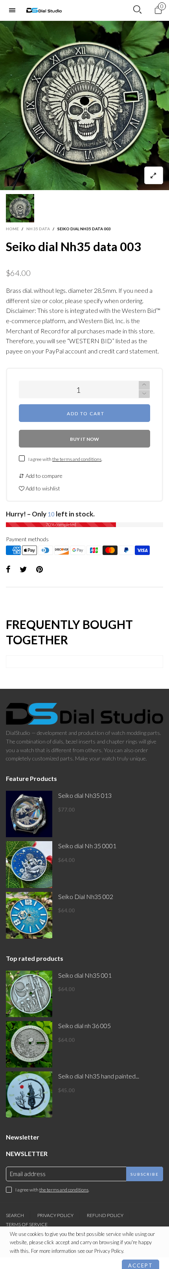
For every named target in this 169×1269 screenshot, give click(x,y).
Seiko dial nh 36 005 (84, 1025)
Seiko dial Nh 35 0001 (87, 845)
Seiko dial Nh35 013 (85, 795)
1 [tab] (84, 184)
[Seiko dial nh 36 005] (29, 1044)
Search (15, 1215)
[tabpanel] (84, 105)
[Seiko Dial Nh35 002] (29, 915)
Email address (28, 1173)
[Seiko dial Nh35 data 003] (84, 105)
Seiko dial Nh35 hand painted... (98, 1076)
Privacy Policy (55, 1215)
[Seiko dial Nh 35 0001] (29, 864)
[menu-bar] (14, 10)
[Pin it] (39, 569)
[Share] (8, 569)
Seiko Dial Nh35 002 (85, 896)
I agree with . (65, 459)
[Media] (153, 175)
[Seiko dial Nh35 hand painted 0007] (29, 1094)
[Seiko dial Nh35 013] (29, 814)
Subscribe (144, 1174)
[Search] (137, 10)
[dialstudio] (44, 10)
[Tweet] (23, 569)
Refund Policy (105, 1215)
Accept (140, 1259)
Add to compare (43, 475)
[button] (144, 394)
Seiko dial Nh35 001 (85, 975)
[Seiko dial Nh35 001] (29, 994)
